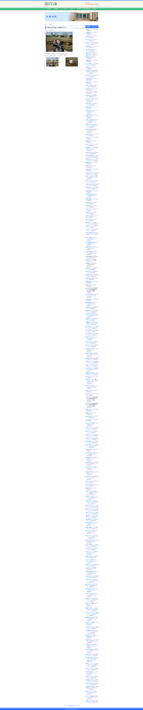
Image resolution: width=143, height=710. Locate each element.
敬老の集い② (90, 54)
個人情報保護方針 (71, 705)
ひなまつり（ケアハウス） (92, 29)
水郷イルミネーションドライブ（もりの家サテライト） (92, 497)
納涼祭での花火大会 (91, 57)
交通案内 (94, 9)
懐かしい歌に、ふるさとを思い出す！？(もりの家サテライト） (92, 609)
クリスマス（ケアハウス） (92, 390)
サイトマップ (66, 705)
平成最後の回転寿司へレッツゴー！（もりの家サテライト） (92, 632)
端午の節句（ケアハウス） (92, 106)
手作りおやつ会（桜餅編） (92, 92)
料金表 (71, 9)
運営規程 (79, 9)
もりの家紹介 (48, 9)
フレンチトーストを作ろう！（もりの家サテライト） (92, 537)
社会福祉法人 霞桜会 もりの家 (51, 3)
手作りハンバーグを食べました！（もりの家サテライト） (92, 581)
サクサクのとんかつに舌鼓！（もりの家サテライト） (92, 585)
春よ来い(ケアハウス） (92, 488)
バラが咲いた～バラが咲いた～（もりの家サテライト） (92, 446)
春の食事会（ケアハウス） (92, 198)
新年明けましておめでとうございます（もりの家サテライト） (92, 502)
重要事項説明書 (87, 9)
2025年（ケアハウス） (92, 140)
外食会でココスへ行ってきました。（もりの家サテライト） (92, 600)
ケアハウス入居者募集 (91, 567)
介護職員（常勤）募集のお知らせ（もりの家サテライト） (92, 72)
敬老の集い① (90, 52)
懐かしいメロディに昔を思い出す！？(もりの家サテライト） (92, 665)
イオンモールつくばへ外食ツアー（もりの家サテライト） (92, 614)
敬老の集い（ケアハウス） (92, 60)
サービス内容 (64, 9)
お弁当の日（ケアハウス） (92, 88)
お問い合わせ (77, 705)
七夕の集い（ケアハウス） (92, 81)
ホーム (47, 24)
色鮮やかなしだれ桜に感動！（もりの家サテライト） (92, 126)
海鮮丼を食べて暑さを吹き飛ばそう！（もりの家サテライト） (92, 323)
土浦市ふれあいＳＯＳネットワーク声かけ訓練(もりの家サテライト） (92, 659)
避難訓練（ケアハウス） (92, 32)
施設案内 (56, 9)
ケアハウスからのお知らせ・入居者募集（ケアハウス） (92, 493)
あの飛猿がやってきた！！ (92, 78)
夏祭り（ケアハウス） (91, 67)
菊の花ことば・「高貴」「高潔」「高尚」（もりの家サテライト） (92, 381)
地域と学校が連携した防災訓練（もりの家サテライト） (92, 688)
